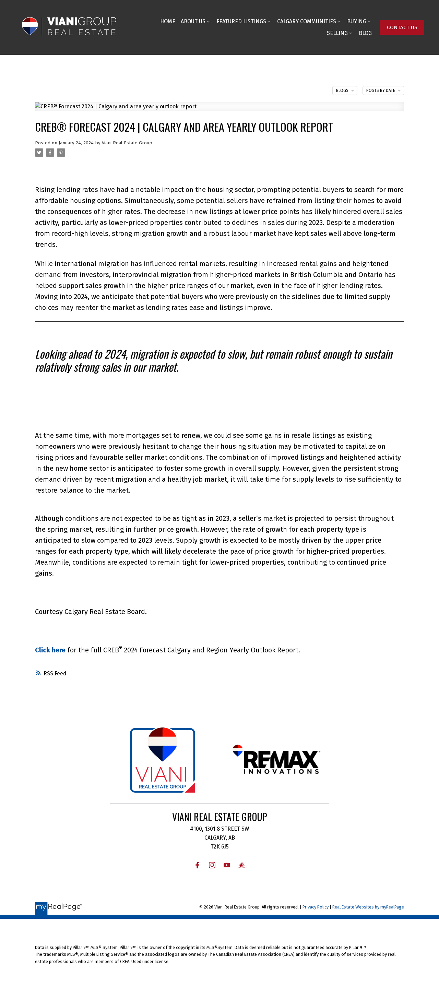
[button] (402, 27)
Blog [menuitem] (365, 33)
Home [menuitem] (167, 21)
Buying (356, 21)
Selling (337, 33)
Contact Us (402, 27)
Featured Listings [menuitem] (241, 21)
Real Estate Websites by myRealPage (368, 907)
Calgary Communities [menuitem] (306, 21)
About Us (193, 21)
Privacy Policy (315, 907)
